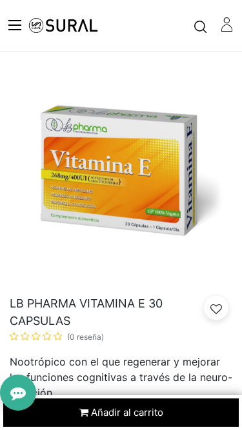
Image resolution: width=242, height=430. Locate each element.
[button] (216, 307)
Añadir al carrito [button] (125, 412)
